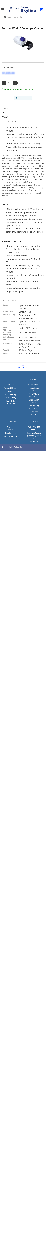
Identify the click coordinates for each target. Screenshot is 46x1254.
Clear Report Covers (34, 401)
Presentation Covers (33, 389)
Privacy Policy (10, 394)
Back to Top (22, 367)
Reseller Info (10, 433)
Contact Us (33, 441)
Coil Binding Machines (34, 407)
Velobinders (33, 384)
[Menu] (3, 9)
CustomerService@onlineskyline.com (33, 436)
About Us (10, 384)
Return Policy (10, 397)
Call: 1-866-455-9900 (34, 428)
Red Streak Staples (34, 413)
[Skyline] (22, 9)
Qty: (3, 78)
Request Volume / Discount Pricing (18, 89)
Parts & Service (10, 436)
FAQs (10, 391)
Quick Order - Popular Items (10, 402)
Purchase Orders (11, 428)
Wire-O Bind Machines (34, 395)
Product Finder (10, 388)
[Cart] (41, 9)
